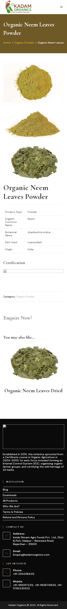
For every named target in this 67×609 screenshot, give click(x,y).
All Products (10, 500)
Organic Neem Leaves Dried (33, 390)
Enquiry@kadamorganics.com (31, 554)
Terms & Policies (13, 512)
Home (7, 42)
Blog (5, 489)
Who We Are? (11, 506)
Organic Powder (24, 42)
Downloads (10, 495)
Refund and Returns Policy (19, 517)
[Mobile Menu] (62, 7)
